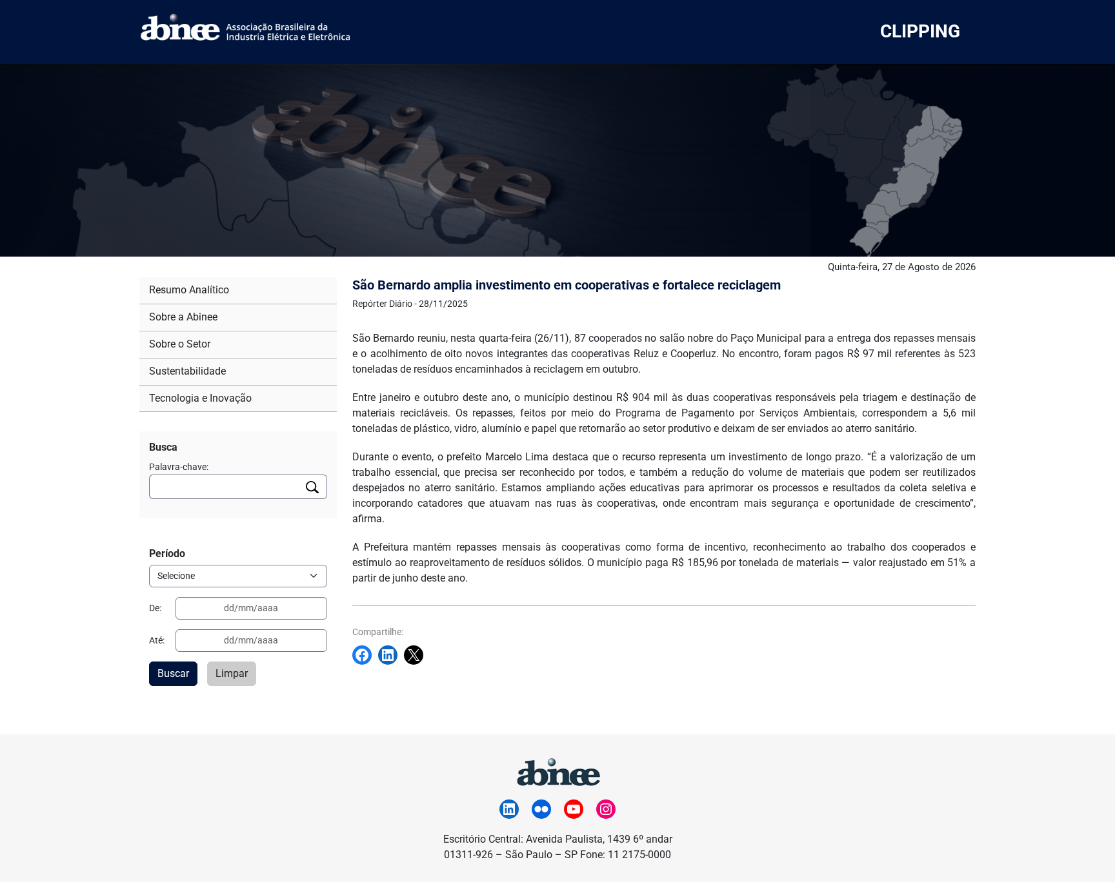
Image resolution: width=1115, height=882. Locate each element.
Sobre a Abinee (183, 317)
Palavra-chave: (178, 467)
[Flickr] (541, 809)
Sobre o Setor (179, 344)
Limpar (232, 673)
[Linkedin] (391, 655)
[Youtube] (574, 809)
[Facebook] (365, 655)
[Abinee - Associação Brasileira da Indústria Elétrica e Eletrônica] (557, 770)
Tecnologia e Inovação (200, 398)
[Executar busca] (312, 487)
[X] (417, 655)
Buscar (173, 673)
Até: (157, 640)
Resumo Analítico (189, 290)
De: (155, 608)
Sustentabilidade (187, 371)
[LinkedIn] (509, 809)
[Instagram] (606, 809)
